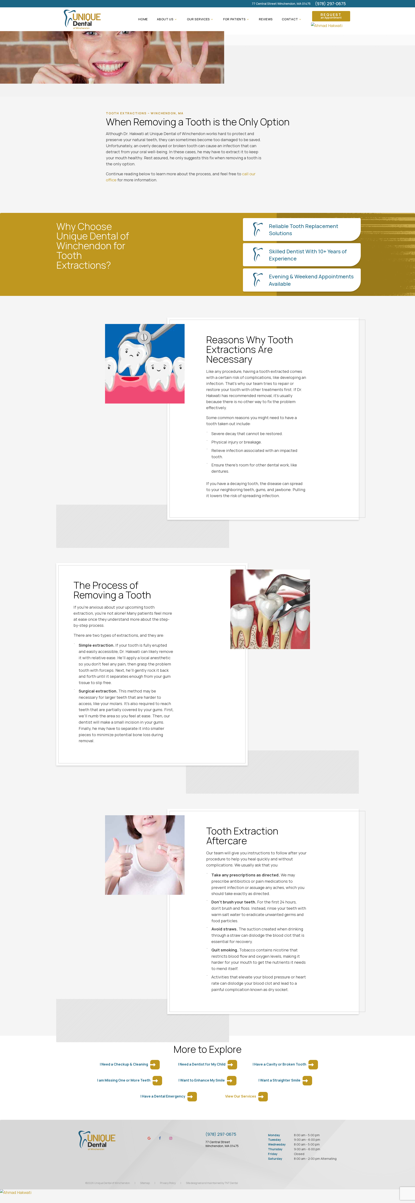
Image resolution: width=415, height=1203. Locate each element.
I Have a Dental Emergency (162, 1096)
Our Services (198, 19)
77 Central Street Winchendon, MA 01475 (281, 3)
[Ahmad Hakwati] (331, 25)
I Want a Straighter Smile (279, 1080)
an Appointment (331, 15)
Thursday (275, 1149)
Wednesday (277, 1144)
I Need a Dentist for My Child (201, 1064)
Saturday (275, 1159)
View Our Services (240, 1096)
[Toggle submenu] (176, 19)
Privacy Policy (168, 1183)
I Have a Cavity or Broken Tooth (279, 1064)
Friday (273, 1154)
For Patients (234, 19)
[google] (149, 1138)
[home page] (82, 19)
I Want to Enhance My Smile (202, 1080)
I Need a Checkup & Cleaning (124, 1064)
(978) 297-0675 (330, 3)
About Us (165, 19)
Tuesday (274, 1140)
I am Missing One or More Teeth (123, 1080)
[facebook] (160, 1138)
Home (143, 19)
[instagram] (170, 1138)
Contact (290, 19)
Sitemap (145, 1183)
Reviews (266, 19)
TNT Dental (231, 1183)
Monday (274, 1135)
